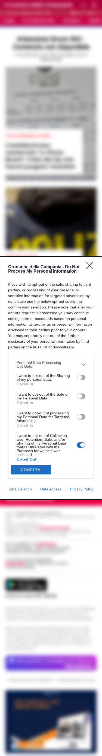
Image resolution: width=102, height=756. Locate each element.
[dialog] (51, 378)
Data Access (50, 489)
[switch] (81, 377)
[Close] (91, 267)
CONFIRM (31, 470)
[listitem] (51, 364)
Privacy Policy (82, 489)
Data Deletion (20, 489)
